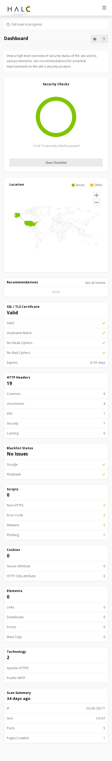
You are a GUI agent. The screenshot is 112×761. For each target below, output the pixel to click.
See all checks (95, 283)
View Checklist (56, 162)
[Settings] (95, 39)
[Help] (104, 39)
